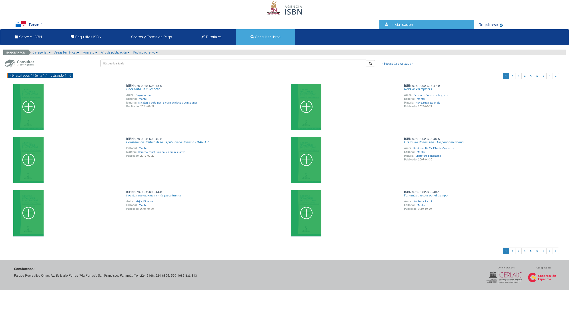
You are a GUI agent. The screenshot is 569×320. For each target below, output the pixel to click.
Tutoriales (213, 37)
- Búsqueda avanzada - (397, 63)
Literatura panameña (428, 155)
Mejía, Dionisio (144, 201)
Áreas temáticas (65, 52)
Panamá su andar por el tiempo (426, 195)
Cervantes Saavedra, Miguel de (431, 95)
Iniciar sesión (402, 24)
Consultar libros (267, 37)
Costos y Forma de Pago (151, 37)
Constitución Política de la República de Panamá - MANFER (167, 142)
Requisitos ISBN (87, 37)
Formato (89, 52)
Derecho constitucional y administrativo (161, 152)
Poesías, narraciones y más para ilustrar (153, 195)
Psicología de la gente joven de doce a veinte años (167, 102)
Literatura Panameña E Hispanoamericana (434, 142)
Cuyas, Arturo (144, 95)
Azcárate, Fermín (423, 201)
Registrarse (488, 24)
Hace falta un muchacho (143, 89)
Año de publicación (114, 52)
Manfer (143, 98)
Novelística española (428, 102)
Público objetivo (144, 52)
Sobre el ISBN (30, 37)
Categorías (40, 52)
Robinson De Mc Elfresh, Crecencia (433, 148)
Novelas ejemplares (418, 89)
